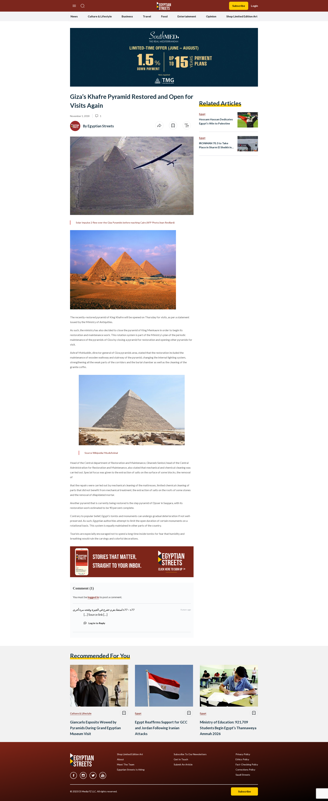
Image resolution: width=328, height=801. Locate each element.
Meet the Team (125, 764)
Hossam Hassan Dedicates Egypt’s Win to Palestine (216, 121)
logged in (93, 597)
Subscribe (238, 5)
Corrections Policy (245, 769)
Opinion (211, 16)
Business (127, 16)
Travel (147, 16)
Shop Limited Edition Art (241, 16)
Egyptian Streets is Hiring (131, 769)
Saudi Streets (243, 774)
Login (254, 5)
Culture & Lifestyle (100, 16)
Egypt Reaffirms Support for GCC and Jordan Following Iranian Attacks (161, 728)
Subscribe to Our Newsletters (190, 754)
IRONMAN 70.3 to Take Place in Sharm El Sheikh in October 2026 (215, 145)
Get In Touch (181, 759)
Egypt (202, 114)
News (74, 16)
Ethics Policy (242, 759)
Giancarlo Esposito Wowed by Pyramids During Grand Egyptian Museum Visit (95, 728)
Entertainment (186, 16)
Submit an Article (183, 764)
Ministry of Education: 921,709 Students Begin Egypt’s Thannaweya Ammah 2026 (228, 728)
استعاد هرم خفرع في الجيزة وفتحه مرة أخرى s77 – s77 (103, 609)
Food (164, 16)
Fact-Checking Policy (247, 764)
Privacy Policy (243, 754)
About (120, 759)
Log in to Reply (96, 623)
